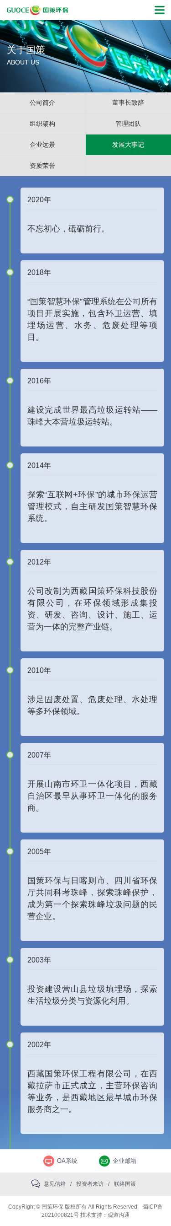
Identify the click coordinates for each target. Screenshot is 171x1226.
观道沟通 (119, 1215)
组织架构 (42, 123)
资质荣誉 (42, 165)
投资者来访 (90, 1184)
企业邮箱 (124, 1160)
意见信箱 (55, 1184)
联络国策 (125, 1184)
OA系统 (67, 1160)
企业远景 (42, 144)
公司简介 (42, 102)
